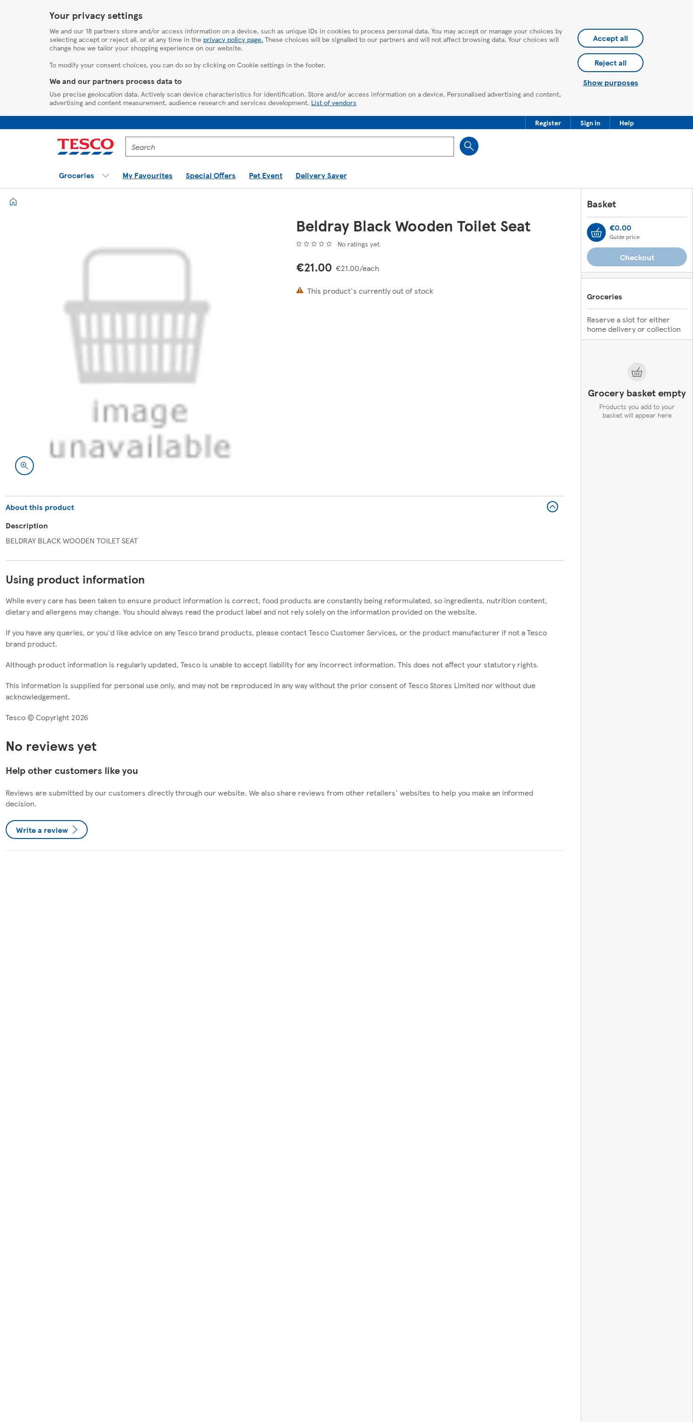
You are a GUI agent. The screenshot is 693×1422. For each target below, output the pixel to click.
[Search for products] (469, 146)
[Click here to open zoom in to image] (24, 465)
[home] (13, 201)
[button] (548, 122)
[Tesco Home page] (85, 146)
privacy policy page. (233, 39)
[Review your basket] (596, 232)
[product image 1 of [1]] (139, 351)
